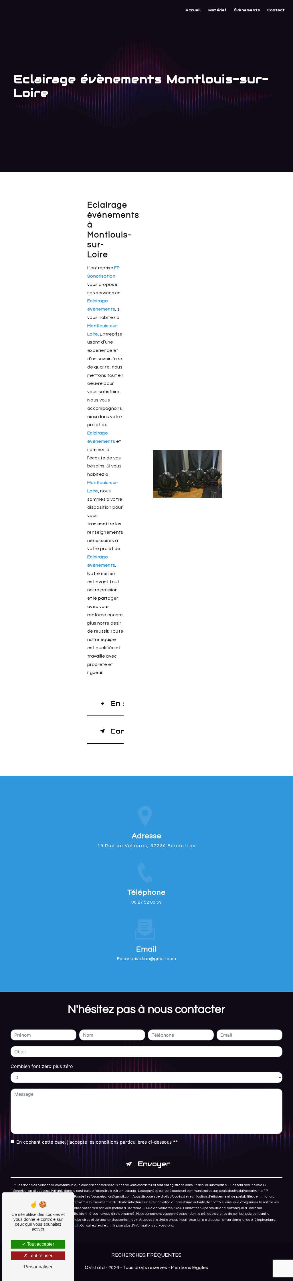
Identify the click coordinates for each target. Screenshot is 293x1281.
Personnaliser (38, 1266)
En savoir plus (117, 703)
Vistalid (97, 1267)
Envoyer (154, 1163)
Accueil (193, 10)
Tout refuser (39, 1255)
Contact (276, 10)
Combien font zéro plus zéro (42, 1066)
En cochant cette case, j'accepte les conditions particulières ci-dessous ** (97, 1142)
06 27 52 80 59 (146, 902)
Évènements (247, 10)
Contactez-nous (117, 731)
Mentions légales (189, 1267)
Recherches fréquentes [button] (146, 1255)
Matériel (217, 10)
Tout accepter (40, 1244)
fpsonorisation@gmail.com (146, 958)
